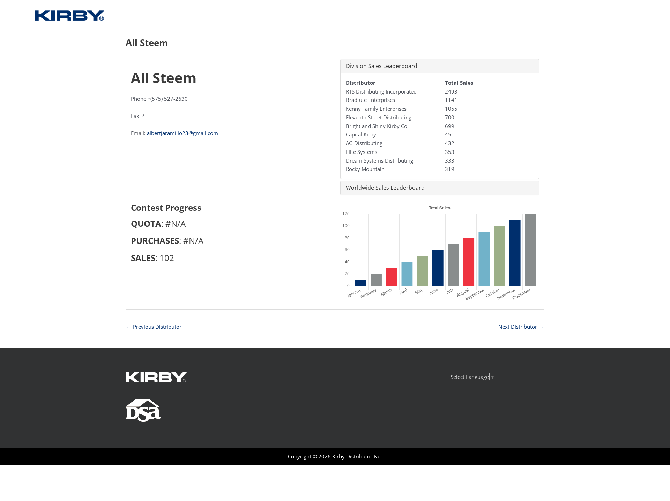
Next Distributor (521, 326)
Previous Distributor (153, 326)
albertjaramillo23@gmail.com (182, 132)
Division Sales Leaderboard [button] (381, 66)
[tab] (440, 66)
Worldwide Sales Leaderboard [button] (385, 188)
